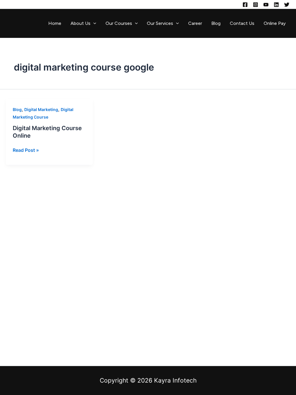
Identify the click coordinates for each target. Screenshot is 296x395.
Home (54, 23)
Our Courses (119, 23)
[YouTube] (265, 4)
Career (195, 23)
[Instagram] (255, 4)
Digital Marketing (41, 109)
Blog (216, 23)
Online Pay (275, 23)
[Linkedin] (276, 4)
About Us (80, 23)
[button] (93, 23)
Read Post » (26, 149)
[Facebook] (245, 4)
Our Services (160, 23)
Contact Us (242, 23)
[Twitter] (286, 4)
